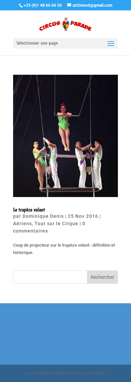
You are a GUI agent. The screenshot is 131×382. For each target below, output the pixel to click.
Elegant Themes (54, 373)
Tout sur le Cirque (56, 223)
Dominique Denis (43, 216)
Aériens (22, 223)
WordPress (96, 373)
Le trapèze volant (29, 209)
